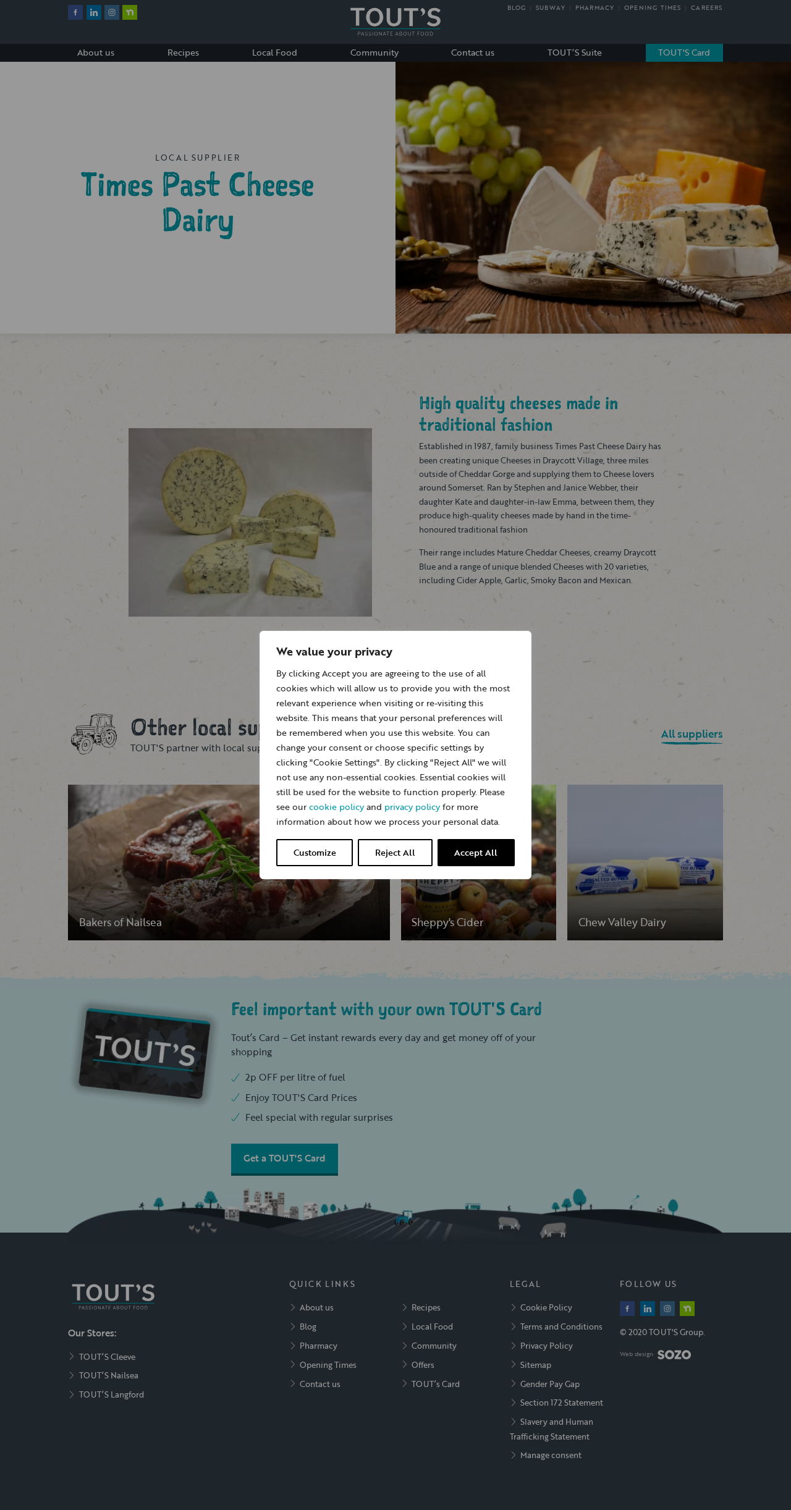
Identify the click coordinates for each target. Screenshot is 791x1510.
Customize (315, 852)
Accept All (475, 852)
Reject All (395, 852)
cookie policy (336, 806)
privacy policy (412, 806)
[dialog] (395, 755)
